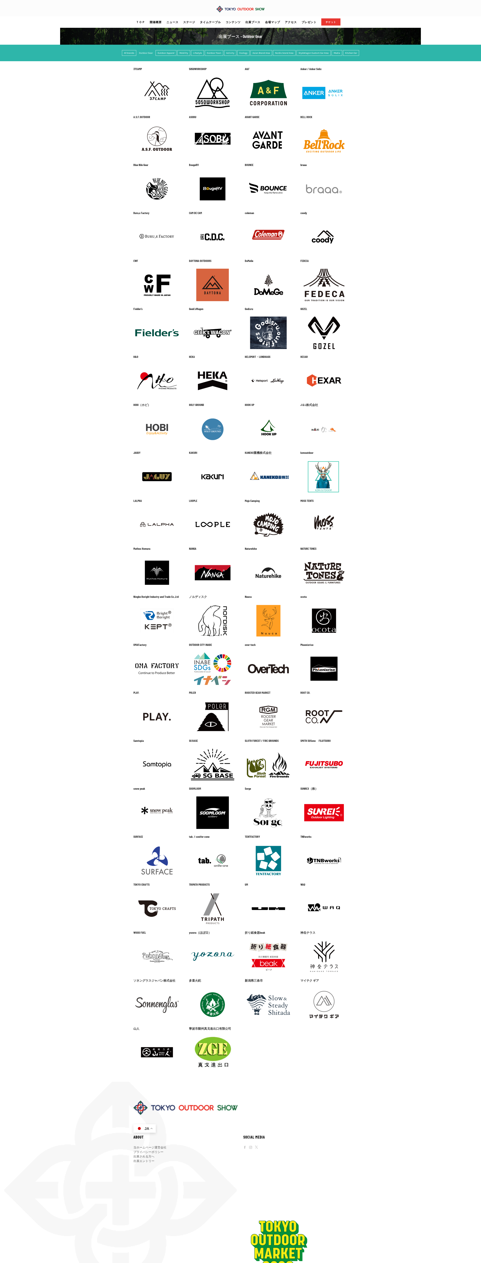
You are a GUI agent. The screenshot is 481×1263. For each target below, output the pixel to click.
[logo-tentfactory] (268, 846)
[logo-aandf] (268, 78)
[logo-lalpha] (157, 510)
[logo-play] (157, 702)
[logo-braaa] (324, 174)
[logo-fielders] (157, 318)
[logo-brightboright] (157, 606)
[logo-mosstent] (324, 510)
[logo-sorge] (268, 798)
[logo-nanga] (212, 558)
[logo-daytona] (212, 270)
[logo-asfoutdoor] (157, 126)
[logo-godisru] (268, 318)
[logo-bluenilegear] (157, 174)
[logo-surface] (157, 846)
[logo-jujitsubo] (324, 750)
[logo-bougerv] (212, 174)
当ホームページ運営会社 (149, 1147)
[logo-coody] (324, 222)
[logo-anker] (324, 78)
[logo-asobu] (212, 126)
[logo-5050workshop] (212, 78)
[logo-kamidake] (324, 941)
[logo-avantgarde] (268, 126)
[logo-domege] (268, 270)
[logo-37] (157, 78)
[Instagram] (250, 1147)
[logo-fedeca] (324, 270)
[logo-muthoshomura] (157, 558)
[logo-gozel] (324, 318)
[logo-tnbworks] (324, 846)
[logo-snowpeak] (157, 798)
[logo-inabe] (212, 654)
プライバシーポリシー (148, 1152)
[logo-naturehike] (268, 558)
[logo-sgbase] (212, 750)
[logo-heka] (212, 366)
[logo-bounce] (268, 174)
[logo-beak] (268, 941)
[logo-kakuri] (212, 462)
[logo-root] (324, 702)
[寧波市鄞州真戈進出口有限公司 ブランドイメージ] (213, 1037)
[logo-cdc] (212, 222)
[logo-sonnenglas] (157, 990)
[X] (256, 1147)
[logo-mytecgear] (324, 990)
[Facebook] (244, 1147)
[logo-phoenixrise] (324, 654)
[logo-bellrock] (324, 126)
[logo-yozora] (212, 941)
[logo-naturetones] (324, 558)
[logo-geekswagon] (212, 318)
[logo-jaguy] (157, 462)
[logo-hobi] (157, 414)
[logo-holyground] (212, 414)
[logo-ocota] (324, 606)
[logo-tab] (212, 846)
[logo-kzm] (324, 462)
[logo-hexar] (324, 366)
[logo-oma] (157, 654)
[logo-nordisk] (212, 606)
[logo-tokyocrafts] (157, 894)
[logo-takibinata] (212, 990)
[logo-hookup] (268, 414)
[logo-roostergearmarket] (268, 702)
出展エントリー (143, 1161)
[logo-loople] (212, 510)
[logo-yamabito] (157, 1037)
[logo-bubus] (157, 222)
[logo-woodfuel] (157, 941)
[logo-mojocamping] (268, 510)
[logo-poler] (212, 702)
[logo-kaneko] (268, 462)
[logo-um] (268, 894)
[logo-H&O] (157, 366)
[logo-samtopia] (157, 750)
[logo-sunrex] (324, 798)
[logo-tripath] (212, 894)
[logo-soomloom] (212, 798)
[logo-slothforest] (268, 750)
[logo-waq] (324, 894)
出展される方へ (143, 1156)
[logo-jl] (324, 414)
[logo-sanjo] (268, 990)
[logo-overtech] (268, 654)
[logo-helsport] (268, 366)
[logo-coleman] (268, 222)
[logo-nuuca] (268, 606)
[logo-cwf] (157, 270)
